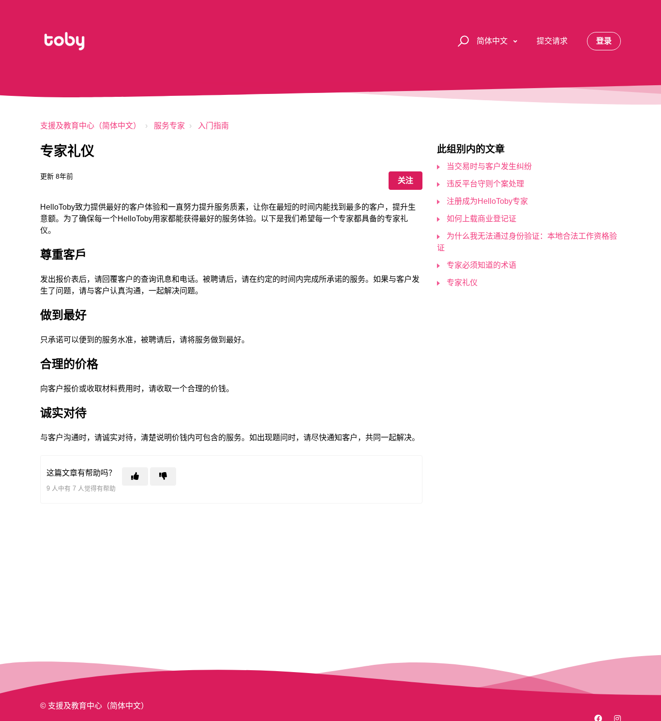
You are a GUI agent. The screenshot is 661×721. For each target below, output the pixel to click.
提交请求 (552, 41)
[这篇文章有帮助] (135, 476)
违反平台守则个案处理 (485, 184)
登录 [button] (604, 41)
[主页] (64, 41)
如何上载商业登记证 (481, 219)
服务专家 (169, 126)
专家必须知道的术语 (481, 265)
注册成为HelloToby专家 (487, 201)
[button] (462, 41)
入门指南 (213, 126)
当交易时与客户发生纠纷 (489, 166)
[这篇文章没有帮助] (163, 476)
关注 (405, 180)
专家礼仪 (462, 282)
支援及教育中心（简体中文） (90, 126)
